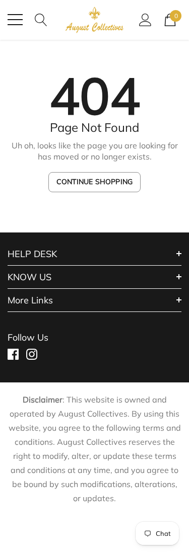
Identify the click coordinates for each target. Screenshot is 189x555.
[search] (41, 19)
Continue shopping (94, 181)
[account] (145, 19)
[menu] (15, 19)
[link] (17, 354)
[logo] (94, 20)
